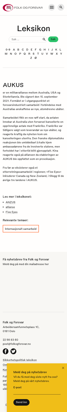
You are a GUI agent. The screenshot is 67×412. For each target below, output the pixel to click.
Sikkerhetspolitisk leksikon (20, 359)
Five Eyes (12, 211)
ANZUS (10, 202)
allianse (10, 206)
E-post (17, 387)
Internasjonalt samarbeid (20, 228)
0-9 (8, 49)
